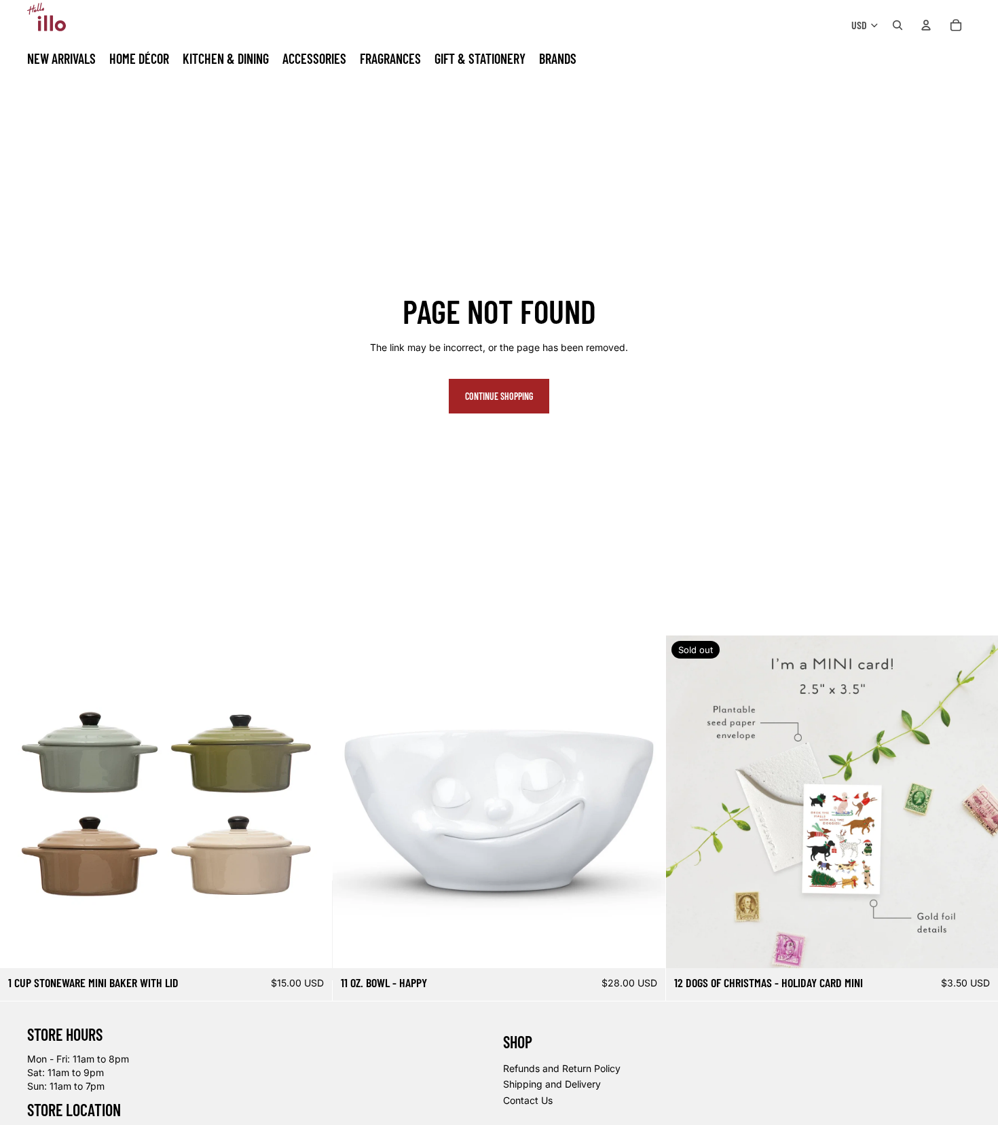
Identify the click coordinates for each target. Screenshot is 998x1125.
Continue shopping (499, 396)
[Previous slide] (20, 802)
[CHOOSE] (311, 947)
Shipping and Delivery (552, 1084)
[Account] (926, 25)
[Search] (897, 25)
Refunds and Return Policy (562, 1067)
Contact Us (528, 1100)
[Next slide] (311, 802)
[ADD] (644, 947)
